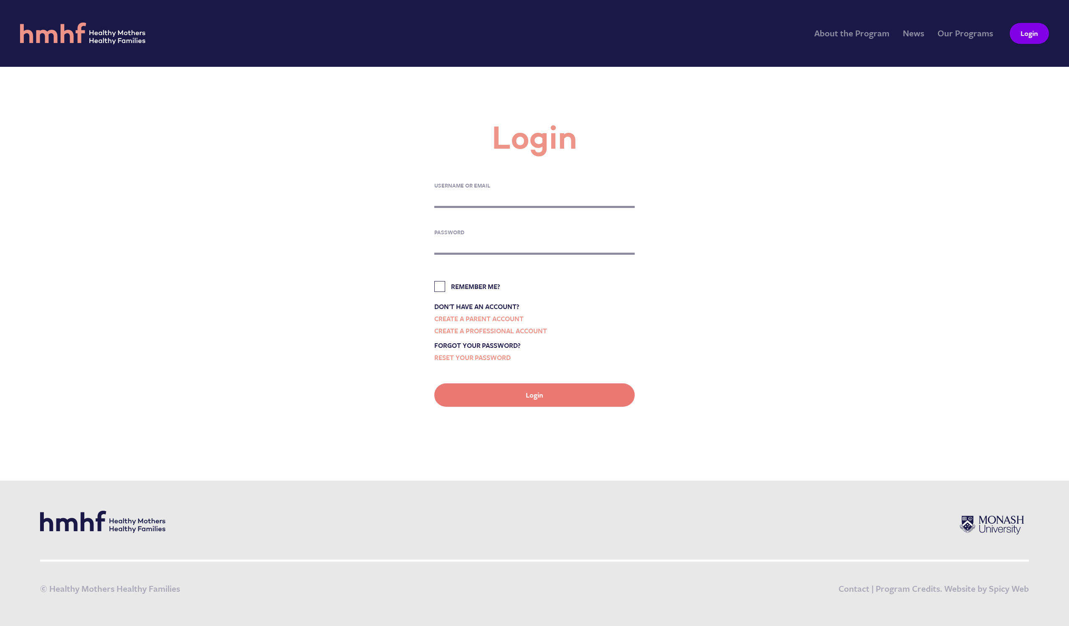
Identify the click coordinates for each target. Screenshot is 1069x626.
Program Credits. (909, 588)
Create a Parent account (479, 319)
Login (1029, 33)
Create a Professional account (490, 331)
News (913, 33)
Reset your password (472, 357)
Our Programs (965, 33)
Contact (853, 588)
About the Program (851, 33)
